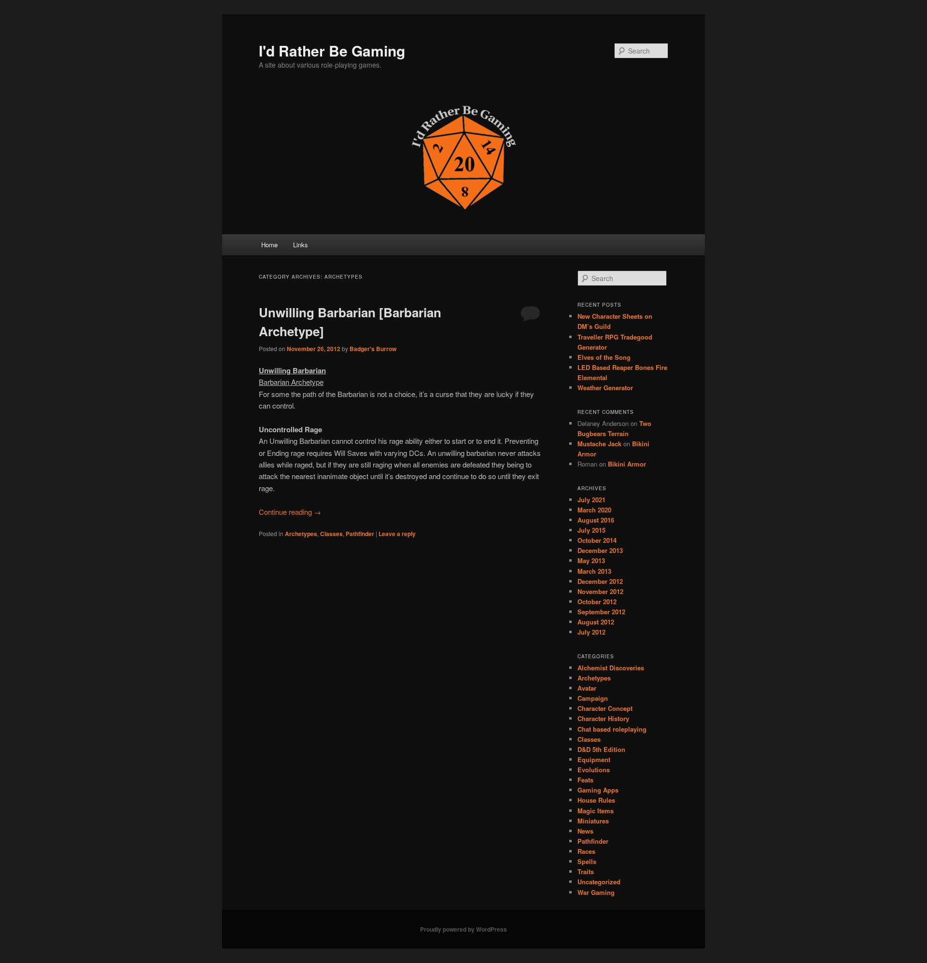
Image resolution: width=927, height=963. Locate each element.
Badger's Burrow (373, 348)
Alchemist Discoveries (610, 667)
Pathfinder (360, 533)
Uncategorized (598, 881)
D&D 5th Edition (601, 749)
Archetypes (301, 533)
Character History (603, 718)
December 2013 (600, 550)
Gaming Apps (597, 789)
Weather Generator (605, 387)
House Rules (596, 800)
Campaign (592, 698)
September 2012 (601, 611)
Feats (585, 779)
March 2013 (594, 571)
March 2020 (594, 509)
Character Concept (604, 708)
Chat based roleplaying (611, 729)
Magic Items (595, 810)
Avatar (586, 688)
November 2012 (600, 591)
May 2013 (591, 560)
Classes (331, 533)
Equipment (593, 759)
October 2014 (597, 540)
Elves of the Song (604, 357)
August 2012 (595, 621)
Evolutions (593, 769)
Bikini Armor (627, 463)
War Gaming (596, 892)
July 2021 (591, 499)
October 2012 (597, 601)
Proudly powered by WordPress (463, 929)
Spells (586, 861)
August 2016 (595, 519)
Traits (585, 871)
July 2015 (591, 530)
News (585, 831)
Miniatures (593, 820)
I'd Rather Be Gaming (332, 50)
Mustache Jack (599, 443)
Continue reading (290, 512)
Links (300, 244)
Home (269, 244)
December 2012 (600, 581)
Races (586, 851)
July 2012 (591, 632)
